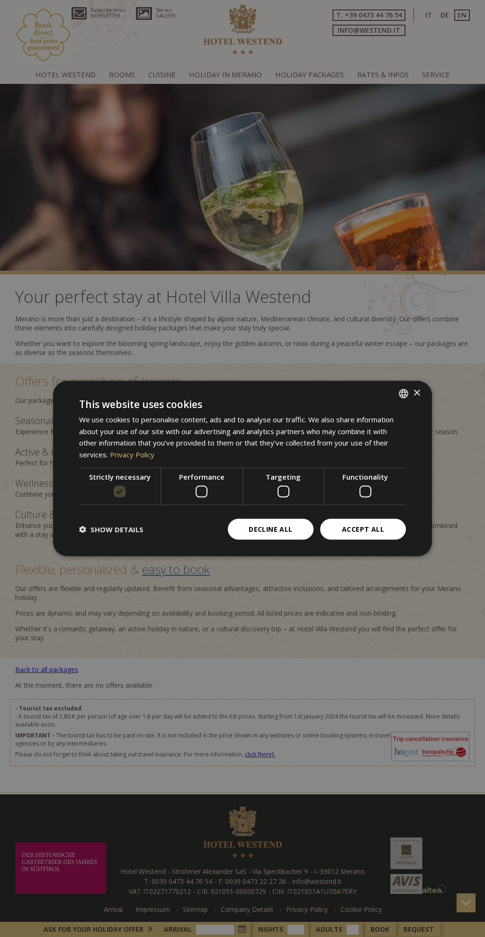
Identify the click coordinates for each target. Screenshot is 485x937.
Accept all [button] (363, 529)
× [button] (416, 393)
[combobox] (403, 393)
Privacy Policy (132, 454)
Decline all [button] (270, 529)
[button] (111, 529)
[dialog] (242, 468)
